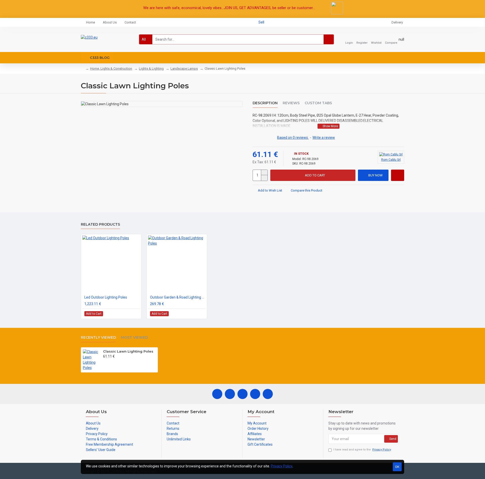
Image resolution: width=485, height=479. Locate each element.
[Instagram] (242, 394)
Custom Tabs (318, 103)
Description (265, 103)
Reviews (291, 103)
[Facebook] (217, 394)
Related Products (100, 224)
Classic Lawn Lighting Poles (128, 351)
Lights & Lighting (151, 68)
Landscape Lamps (184, 68)
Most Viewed (134, 337)
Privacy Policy (282, 466)
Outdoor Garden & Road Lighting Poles (178, 297)
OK (397, 467)
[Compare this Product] (136, 313)
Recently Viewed (98, 337)
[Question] (397, 175)
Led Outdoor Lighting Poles (105, 297)
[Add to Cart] (104, 361)
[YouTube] (268, 394)
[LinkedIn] (255, 394)
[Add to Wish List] (130, 313)
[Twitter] (230, 394)
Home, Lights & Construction (111, 68)
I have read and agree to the (362, 449)
